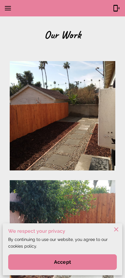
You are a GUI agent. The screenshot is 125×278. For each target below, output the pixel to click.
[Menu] (8, 8)
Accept (62, 262)
